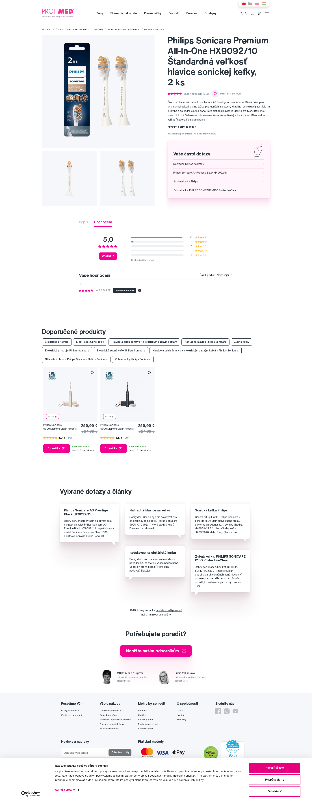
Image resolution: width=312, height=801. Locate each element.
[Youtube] (235, 711)
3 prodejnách (87, 450)
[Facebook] (218, 711)
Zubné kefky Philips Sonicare (133, 359)
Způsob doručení (108, 715)
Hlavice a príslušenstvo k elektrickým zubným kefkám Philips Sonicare (195, 350)
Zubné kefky (96, 29)
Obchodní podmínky (110, 710)
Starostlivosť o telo (123, 13)
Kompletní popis (195, 119)
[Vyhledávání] (241, 13)
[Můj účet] (252, 13)
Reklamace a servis (147, 724)
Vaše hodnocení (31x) (196, 93)
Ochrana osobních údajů (112, 724)
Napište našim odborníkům (152, 651)
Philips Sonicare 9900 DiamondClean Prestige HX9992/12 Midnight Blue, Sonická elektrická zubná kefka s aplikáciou (117, 427)
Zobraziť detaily (65, 789)
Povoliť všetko (275, 767)
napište (166, 614)
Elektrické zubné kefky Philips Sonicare (121, 350)
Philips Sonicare (184, 133)
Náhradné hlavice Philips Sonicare (205, 342)
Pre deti (173, 13)
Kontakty (181, 719)
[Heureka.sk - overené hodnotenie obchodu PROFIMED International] (232, 754)
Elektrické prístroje (76, 29)
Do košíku (54, 448)
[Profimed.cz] (58, 13)
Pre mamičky (152, 13)
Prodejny (210, 13)
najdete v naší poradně (169, 610)
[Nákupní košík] (259, 13)
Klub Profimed (145, 728)
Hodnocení (103, 222)
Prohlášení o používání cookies (115, 719)
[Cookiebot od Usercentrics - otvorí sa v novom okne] (30, 794)
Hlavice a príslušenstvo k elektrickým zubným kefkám (144, 342)
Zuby (99, 13)
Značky (142, 715)
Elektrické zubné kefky (90, 342)
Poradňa (191, 13)
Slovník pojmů (145, 719)
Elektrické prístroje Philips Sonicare (67, 350)
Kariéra (180, 715)
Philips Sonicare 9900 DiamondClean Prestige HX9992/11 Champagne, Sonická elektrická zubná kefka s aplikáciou (60, 427)
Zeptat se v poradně (71, 715)
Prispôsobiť (272, 779)
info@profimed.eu (70, 710)
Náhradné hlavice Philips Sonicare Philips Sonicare (76, 359)
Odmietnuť (274, 791)
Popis (83, 222)
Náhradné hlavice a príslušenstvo (123, 29)
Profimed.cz (48, 29)
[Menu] (266, 13)
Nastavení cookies (109, 728)
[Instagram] (227, 711)
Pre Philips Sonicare (154, 29)
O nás (180, 710)
